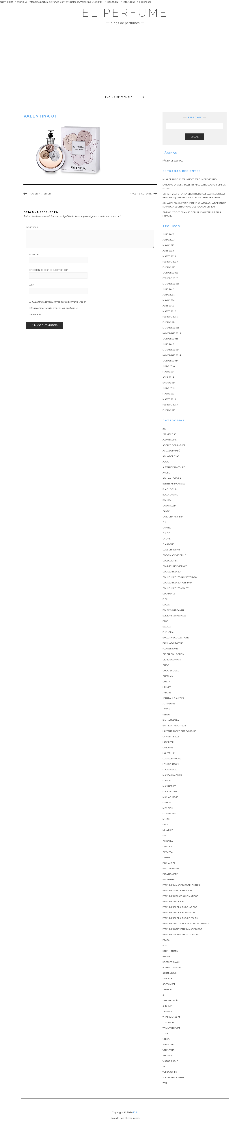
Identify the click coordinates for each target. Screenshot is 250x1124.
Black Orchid (170, 494)
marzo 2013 (169, 399)
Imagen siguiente (140, 193)
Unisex (166, 1039)
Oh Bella (168, 841)
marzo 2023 (169, 256)
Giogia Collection (173, 654)
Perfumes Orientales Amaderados (182, 929)
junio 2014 (169, 366)
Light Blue (169, 753)
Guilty (166, 681)
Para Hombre (170, 874)
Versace (167, 1055)
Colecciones (170, 560)
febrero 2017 (170, 278)
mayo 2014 (168, 371)
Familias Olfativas (173, 643)
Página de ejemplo (119, 97)
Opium (166, 857)
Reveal (166, 956)
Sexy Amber (169, 984)
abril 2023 (168, 250)
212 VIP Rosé (169, 434)
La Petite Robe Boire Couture (179, 731)
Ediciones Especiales (174, 615)
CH (164, 522)
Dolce (166, 604)
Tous (165, 1033)
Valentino (169, 1050)
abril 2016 (168, 305)
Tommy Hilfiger (171, 1028)
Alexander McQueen (174, 467)
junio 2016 (169, 294)
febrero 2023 (170, 261)
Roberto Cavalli (172, 962)
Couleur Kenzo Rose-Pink (177, 582)
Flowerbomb (170, 648)
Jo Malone (169, 703)
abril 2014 (168, 377)
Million (167, 802)
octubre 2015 (170, 338)
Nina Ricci (168, 830)
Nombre (34, 254)
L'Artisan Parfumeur (174, 725)
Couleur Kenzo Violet (176, 588)
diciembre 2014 (171, 349)
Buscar (195, 137)
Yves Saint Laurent (173, 1077)
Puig (165, 945)
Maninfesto (169, 786)
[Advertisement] (125, 58)
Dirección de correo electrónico (48, 270)
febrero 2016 (170, 316)
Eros (165, 621)
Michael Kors (170, 797)
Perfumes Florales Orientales (180, 918)
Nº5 (164, 835)
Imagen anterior (40, 193)
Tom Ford (168, 1022)
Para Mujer (169, 879)
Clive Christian (171, 549)
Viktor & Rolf (170, 1061)
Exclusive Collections (176, 637)
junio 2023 (169, 239)
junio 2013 (169, 388)
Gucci (166, 665)
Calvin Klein (169, 505)
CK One (167, 538)
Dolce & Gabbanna (173, 610)
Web (31, 285)
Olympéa (168, 852)
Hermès (167, 687)
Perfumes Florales (173, 901)
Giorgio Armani (172, 659)
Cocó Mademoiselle (174, 555)
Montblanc (169, 813)
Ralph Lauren (170, 951)
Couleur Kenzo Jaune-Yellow (180, 577)
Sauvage (167, 978)
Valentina (168, 1044)
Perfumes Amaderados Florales (181, 885)
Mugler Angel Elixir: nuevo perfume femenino (190, 179)
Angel (166, 472)
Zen (165, 1083)
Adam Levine (170, 439)
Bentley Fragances (174, 483)
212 (164, 428)
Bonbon (167, 500)
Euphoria (168, 632)
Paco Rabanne (171, 868)
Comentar (32, 227)
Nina (165, 824)
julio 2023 (168, 234)
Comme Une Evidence (175, 566)
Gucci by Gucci (171, 670)
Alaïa (166, 461)
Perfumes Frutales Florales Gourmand (185, 923)
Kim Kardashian (171, 720)
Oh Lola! (168, 846)
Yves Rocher (170, 1072)
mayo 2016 (168, 300)
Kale (135, 1112)
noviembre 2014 (172, 355)
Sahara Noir (170, 973)
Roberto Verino (172, 967)
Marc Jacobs (170, 791)
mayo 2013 (168, 393)
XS (164, 1066)
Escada (167, 626)
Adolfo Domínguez (174, 445)
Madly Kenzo (170, 769)
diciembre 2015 (171, 327)
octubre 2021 (170, 272)
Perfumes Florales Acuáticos (180, 907)
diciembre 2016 (171, 283)
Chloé (166, 533)
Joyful (167, 709)
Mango (167, 780)
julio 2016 (168, 289)
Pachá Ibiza (169, 863)
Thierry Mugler (171, 1017)
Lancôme (168, 747)
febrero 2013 (170, 404)
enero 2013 (169, 410)
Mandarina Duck (172, 775)
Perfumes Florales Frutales (179, 912)
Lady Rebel (169, 742)
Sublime (167, 1006)
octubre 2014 (170, 360)
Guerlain (168, 676)
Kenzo (166, 714)
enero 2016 (169, 322)
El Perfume (125, 12)
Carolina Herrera (173, 516)
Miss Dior (168, 808)
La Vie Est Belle (171, 736)
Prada (166, 940)
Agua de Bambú (171, 450)
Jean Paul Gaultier (173, 698)
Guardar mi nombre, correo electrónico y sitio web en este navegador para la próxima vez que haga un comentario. (57, 307)
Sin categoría (170, 1000)
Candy (166, 511)
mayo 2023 (168, 245)
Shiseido (167, 989)
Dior (165, 599)
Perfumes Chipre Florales (177, 890)
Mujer (166, 819)
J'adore (167, 692)
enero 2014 (169, 382)
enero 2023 (169, 267)
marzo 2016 (169, 311)
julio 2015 (168, 344)
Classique (168, 544)
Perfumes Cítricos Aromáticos (180, 896)
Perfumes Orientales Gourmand (181, 934)
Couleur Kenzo (172, 571)
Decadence (169, 593)
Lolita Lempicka (172, 758)
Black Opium (170, 489)
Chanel (167, 527)
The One (167, 1011)
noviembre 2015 (172, 333)
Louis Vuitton (171, 764)
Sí (163, 995)
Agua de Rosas (171, 456)
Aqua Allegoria (172, 478)
